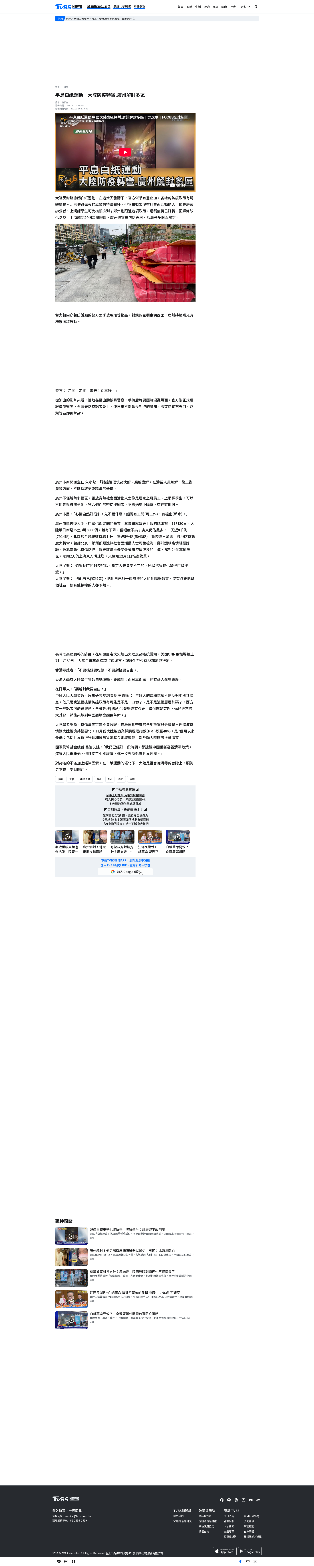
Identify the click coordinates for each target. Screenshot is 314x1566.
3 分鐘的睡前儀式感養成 (125, 803)
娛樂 (215, 7)
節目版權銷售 (251, 1516)
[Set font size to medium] (247, 1561)
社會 (233, 7)
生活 (198, 7)
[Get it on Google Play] (250, 1551)
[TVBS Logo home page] (68, 6)
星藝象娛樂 (230, 1536)
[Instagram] (243, 1500)
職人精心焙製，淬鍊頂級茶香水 (125, 799)
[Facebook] (221, 1500)
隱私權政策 (205, 1516)
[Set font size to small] (240, 1561)
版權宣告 (204, 1531)
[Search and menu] (255, 6)
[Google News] (258, 1500)
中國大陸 (85, 779)
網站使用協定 (206, 1526)
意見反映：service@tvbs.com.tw (71, 1516)
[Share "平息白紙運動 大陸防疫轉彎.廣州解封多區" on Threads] (66, 1561)
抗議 (60, 779)
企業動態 (229, 1521)
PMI (110, 779)
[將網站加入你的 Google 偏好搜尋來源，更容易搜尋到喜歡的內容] (125, 871)
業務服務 (249, 1526)
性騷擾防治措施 (208, 1521)
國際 (224, 7)
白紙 (120, 779)
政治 (207, 7)
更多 (243, 7)
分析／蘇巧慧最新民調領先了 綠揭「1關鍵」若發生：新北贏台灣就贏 (106, 18)
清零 (132, 779)
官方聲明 (249, 1531)
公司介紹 (229, 1516)
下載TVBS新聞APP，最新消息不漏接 (125, 860)
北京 (71, 779)
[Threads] (236, 1500)
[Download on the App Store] (225, 1551)
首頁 (181, 7)
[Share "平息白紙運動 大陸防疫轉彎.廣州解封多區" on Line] (59, 1561)
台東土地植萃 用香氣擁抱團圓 (125, 795)
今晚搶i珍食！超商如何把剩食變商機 (125, 819)
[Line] (229, 1500)
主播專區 (229, 1531)
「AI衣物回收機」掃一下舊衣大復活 (125, 824)
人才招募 (229, 1526)
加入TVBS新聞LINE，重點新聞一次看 (125, 865)
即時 (189, 7)
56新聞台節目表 (182, 1521)
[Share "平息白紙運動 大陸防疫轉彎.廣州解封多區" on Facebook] (73, 1561)
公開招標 (249, 1521)
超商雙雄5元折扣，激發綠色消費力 (125, 815)
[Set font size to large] (255, 1561)
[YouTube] (250, 1500)
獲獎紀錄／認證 (253, 1536)
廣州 (99, 779)
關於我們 (178, 1516)
